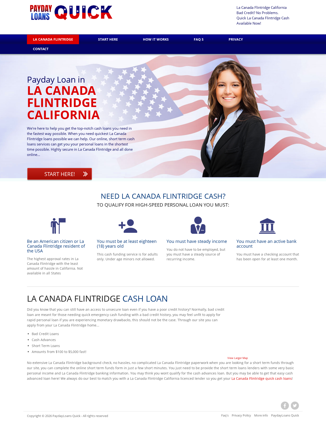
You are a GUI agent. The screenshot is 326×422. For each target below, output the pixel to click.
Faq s (199, 39)
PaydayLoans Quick (66, 416)
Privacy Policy (241, 415)
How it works (156, 39)
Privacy (236, 39)
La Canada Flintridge (53, 39)
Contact (40, 49)
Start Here (108, 39)
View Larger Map (237, 358)
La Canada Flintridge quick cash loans (261, 378)
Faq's (225, 415)
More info (261, 415)
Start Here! (59, 173)
